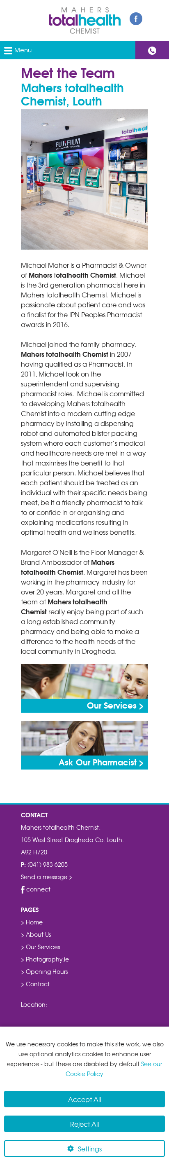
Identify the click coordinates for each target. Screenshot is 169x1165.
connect (37, 889)
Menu (22, 49)
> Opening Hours (44, 971)
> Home (32, 922)
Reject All (84, 1124)
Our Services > (115, 705)
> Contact (35, 984)
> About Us (36, 934)
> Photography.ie (45, 959)
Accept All (84, 1099)
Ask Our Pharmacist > (101, 762)
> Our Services (40, 947)
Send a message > (46, 877)
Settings (90, 1148)
